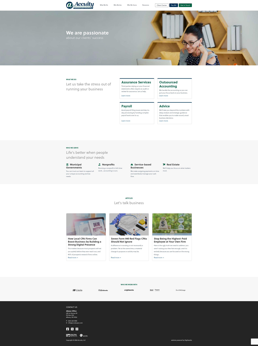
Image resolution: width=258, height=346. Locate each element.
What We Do (104, 5)
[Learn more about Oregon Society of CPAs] (71, 335)
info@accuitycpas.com (75, 323)
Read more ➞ (86, 257)
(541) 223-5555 (72, 321)
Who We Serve (132, 5)
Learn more (125, 95)
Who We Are (118, 5)
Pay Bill (173, 5)
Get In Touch (185, 5)
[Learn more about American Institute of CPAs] (84, 335)
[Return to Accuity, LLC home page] (80, 5)
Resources (145, 5)
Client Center (162, 5)
